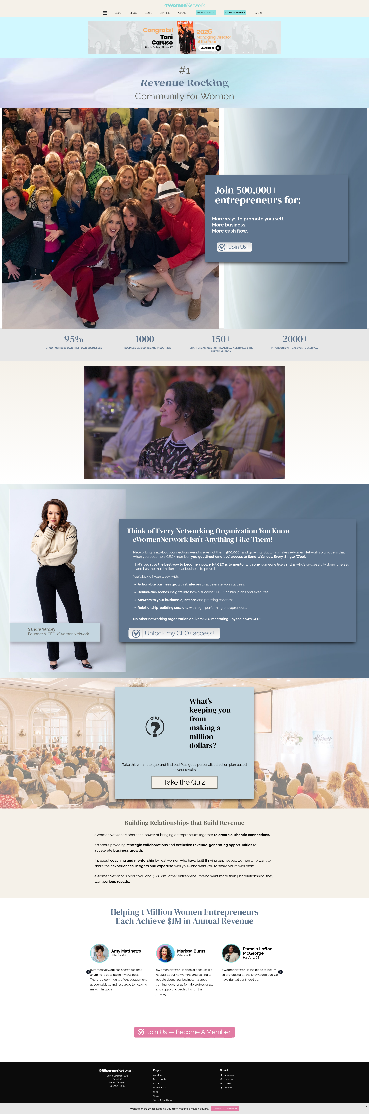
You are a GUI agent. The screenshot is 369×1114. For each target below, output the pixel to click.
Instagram (229, 1079)
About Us (157, 1075)
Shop (155, 1092)
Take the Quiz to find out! (225, 1109)
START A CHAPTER (206, 13)
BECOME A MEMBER (235, 13)
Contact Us (158, 1083)
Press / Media (159, 1079)
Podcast (228, 1087)
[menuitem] (119, 13)
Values (156, 1096)
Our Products (159, 1087)
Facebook (229, 1075)
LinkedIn (228, 1083)
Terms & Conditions (162, 1100)
